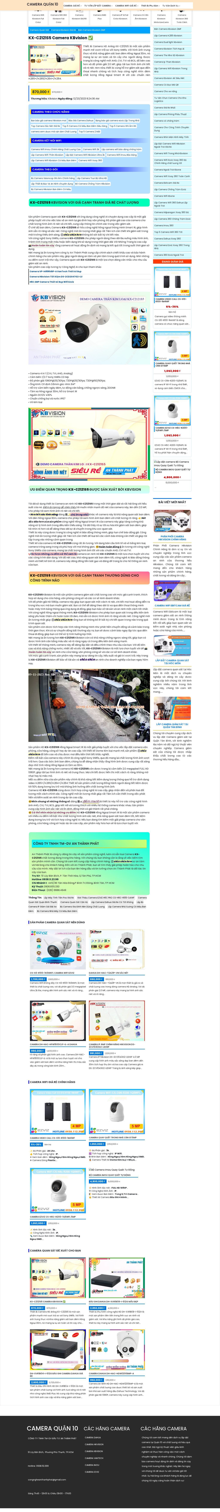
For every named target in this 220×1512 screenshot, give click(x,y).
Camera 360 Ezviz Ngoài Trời (169, 254)
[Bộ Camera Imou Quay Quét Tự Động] (112, 1169)
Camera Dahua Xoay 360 (167, 238)
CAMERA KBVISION (94, 1451)
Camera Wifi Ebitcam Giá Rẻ (172, 605)
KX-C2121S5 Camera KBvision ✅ (60, 38)
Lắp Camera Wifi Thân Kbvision (47, 154)
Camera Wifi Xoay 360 (90, 160)
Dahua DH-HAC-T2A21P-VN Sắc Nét (108, 972)
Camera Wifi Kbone (164, 196)
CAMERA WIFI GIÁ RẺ (126, 5)
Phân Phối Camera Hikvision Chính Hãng (172, 538)
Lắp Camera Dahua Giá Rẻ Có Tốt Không (112, 902)
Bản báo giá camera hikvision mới (48, 120)
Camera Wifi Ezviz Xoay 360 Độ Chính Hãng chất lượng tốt (170, 162)
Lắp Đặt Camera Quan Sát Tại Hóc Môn (172, 662)
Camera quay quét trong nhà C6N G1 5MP (113, 1137)
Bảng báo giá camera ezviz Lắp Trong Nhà (117, 120)
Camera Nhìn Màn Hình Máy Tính (171, 137)
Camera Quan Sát (39, 30)
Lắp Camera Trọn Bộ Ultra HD (92, 178)
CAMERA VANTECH (94, 1458)
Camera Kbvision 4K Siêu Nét (169, 78)
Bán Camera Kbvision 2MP (91, 30)
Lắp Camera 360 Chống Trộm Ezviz (172, 218)
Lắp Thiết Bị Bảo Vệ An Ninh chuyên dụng (52, 183)
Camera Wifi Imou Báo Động (122, 154)
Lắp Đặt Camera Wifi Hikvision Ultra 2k (85, 154)
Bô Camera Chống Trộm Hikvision (92, 183)
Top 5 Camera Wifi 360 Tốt (168, 232)
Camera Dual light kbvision (168, 42)
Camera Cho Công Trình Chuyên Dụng (171, 129)
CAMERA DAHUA (93, 1437)
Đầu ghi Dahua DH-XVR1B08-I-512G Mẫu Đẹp (113, 1301)
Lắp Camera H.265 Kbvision (168, 35)
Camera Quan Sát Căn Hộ (74, 902)
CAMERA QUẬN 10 (42, 4)
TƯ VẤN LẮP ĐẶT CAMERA (97, 5)
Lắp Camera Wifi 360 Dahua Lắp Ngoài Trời (171, 204)
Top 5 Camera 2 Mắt (89, 131)
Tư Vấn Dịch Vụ (170, 5)
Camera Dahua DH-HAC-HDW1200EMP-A (111, 1373)
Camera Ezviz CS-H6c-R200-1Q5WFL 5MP (53, 1216)
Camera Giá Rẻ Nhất (164, 107)
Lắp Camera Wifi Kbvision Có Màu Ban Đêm (53, 160)
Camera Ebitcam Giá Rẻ (166, 182)
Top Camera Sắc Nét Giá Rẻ (45, 126)
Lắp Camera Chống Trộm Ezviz (170, 189)
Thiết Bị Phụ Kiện (149, 5)
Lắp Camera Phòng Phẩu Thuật (170, 114)
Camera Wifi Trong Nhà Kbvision (171, 153)
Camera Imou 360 (163, 225)
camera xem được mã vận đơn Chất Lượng (53, 131)
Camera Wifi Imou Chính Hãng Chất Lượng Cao (56, 149)
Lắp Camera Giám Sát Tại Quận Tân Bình (172, 726)
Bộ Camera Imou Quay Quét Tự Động (110, 1175)
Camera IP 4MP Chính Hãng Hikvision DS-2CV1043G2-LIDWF (112, 1045)
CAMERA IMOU (92, 1465)
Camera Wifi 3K (91, 149)
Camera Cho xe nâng (165, 91)
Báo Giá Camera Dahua (81, 120)
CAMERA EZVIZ (92, 1471)
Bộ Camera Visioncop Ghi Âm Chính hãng (53, 178)
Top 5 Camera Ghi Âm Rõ (123, 126)
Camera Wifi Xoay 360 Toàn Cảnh (172, 176)
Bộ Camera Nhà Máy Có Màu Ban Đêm (57, 911)
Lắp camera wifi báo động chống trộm (121, 149)
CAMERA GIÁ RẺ (71, 5)
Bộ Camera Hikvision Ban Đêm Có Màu (51, 189)
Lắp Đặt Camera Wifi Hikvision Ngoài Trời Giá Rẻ (169, 145)
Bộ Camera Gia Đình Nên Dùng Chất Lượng (82, 906)
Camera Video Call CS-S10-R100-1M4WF (52, 1138)
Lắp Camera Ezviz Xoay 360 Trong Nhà (171, 247)
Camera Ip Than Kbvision (167, 61)
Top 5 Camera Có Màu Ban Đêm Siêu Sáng (84, 126)
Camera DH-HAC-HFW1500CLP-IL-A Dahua (53, 1044)
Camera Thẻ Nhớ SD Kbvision (169, 55)
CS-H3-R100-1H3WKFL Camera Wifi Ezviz (52, 972)
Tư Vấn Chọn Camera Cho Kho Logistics (170, 99)
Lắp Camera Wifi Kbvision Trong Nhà (170, 70)
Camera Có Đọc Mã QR (166, 84)
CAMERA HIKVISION (94, 1444)
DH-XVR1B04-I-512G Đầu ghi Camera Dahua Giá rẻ (56, 1375)
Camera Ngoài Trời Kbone (167, 169)
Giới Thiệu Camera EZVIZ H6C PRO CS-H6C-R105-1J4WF (105, 897)
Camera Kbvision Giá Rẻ (63, 30)
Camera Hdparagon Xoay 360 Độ (171, 212)
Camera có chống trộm (166, 120)
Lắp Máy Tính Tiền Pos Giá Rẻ (59, 897)
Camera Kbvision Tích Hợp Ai (169, 48)
